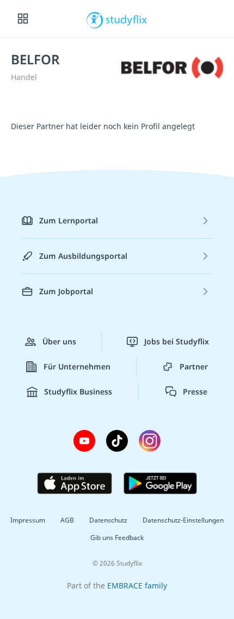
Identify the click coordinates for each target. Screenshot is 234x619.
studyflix (126, 19)
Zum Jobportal (66, 291)
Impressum (27, 520)
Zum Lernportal (68, 220)
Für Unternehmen (77, 366)
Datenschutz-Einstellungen (183, 520)
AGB (67, 520)
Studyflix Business (78, 391)
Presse (195, 391)
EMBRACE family (137, 585)
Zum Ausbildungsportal (83, 256)
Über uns (59, 341)
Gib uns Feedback (117, 537)
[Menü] (22, 19)
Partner (194, 366)
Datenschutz (108, 520)
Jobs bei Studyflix (176, 341)
